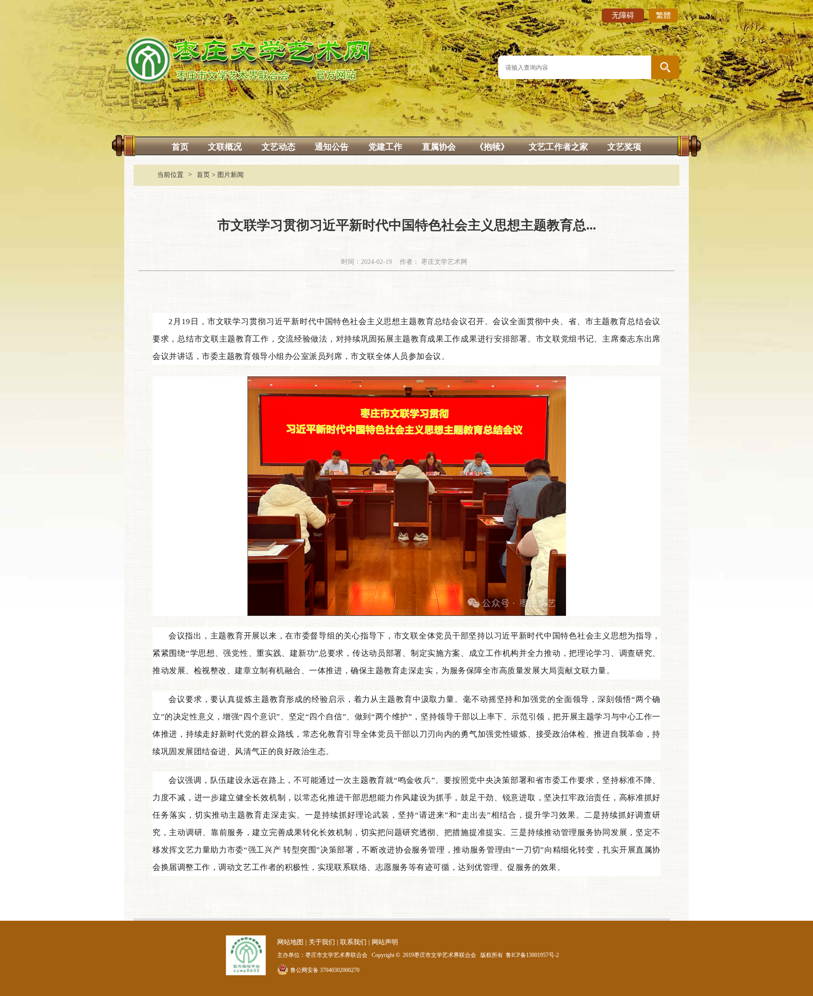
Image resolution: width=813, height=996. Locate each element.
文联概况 (225, 146)
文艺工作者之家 (558, 146)
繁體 (663, 15)
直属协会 (439, 146)
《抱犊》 (492, 146)
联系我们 (353, 942)
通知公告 (332, 146)
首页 (180, 146)
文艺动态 (278, 146)
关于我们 (322, 942)
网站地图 (290, 942)
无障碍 (623, 15)
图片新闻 (230, 174)
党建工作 (385, 146)
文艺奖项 (624, 146)
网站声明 (385, 942)
